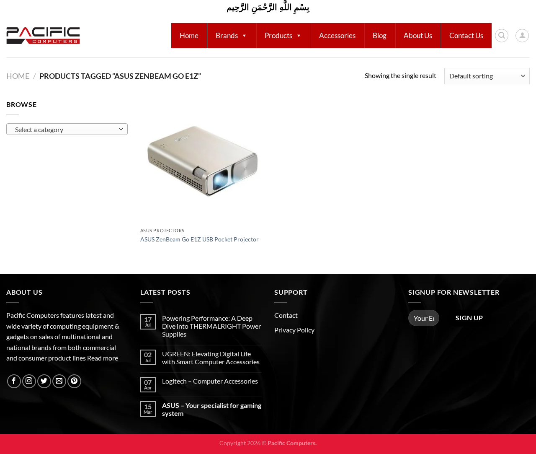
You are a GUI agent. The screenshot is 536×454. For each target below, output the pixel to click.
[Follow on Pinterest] (74, 381)
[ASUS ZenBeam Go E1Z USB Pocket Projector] (202, 161)
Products (278, 35)
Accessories (337, 35)
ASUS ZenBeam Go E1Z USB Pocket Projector (199, 239)
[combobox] (67, 129)
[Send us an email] (59, 381)
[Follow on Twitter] (44, 381)
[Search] (501, 35)
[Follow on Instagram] (29, 381)
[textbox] (65, 129)
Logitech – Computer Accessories (210, 381)
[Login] (522, 35)
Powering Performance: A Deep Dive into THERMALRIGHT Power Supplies (211, 326)
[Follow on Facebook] (14, 381)
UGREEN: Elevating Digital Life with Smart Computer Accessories (211, 358)
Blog (380, 35)
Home (189, 35)
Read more (102, 358)
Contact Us (466, 35)
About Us (418, 35)
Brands (227, 35)
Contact (286, 315)
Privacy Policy (294, 330)
